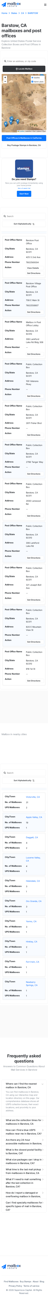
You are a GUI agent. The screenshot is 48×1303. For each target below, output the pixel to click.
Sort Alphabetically (23, 224)
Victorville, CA (33, 797)
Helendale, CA (33, 881)
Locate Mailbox (25, 69)
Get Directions (33, 273)
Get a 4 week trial (24, 188)
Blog (42, 1281)
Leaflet (21, 131)
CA (22, 13)
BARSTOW (33, 13)
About (36, 1281)
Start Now (24, 193)
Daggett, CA (32, 837)
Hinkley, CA (31, 941)
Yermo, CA (31, 921)
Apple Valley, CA (34, 817)
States (14, 13)
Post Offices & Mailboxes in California (24, 138)
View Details (33, 268)
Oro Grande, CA (33, 901)
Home (4, 13)
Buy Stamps (25, 1281)
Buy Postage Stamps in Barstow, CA (24, 145)
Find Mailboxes (11, 1281)
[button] (10, 122)
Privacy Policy (15, 1286)
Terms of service (31, 1286)
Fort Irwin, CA (32, 962)
